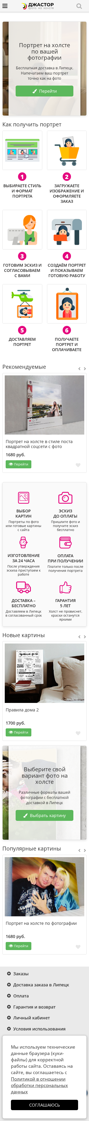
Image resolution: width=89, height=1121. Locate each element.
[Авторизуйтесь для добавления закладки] (78, 464)
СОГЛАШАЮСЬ (44, 1105)
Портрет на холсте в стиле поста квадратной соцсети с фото (39, 444)
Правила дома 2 (22, 709)
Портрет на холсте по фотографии (41, 923)
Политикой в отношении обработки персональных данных (39, 1085)
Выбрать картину (48, 815)
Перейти (48, 91)
